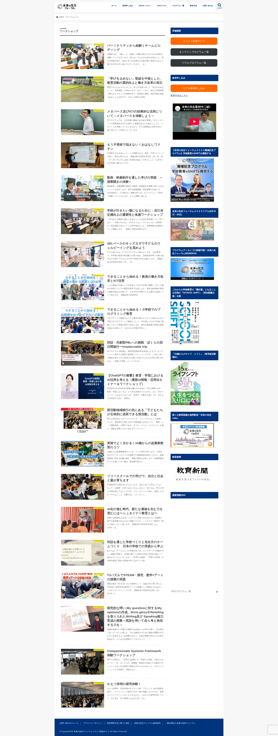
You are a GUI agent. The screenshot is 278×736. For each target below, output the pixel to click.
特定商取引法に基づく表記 (118, 723)
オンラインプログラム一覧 (194, 52)
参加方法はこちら (179, 95)
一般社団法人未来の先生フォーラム (180, 723)
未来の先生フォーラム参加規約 (147, 723)
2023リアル (161, 6)
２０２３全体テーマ (194, 41)
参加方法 (193, 6)
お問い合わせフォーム (69, 723)
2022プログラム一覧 (181, 591)
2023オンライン (145, 6)
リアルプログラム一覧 (194, 62)
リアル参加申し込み (194, 88)
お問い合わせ (208, 6)
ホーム (114, 6)
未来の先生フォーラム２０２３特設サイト (91, 731)
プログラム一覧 (178, 6)
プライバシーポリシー (92, 723)
